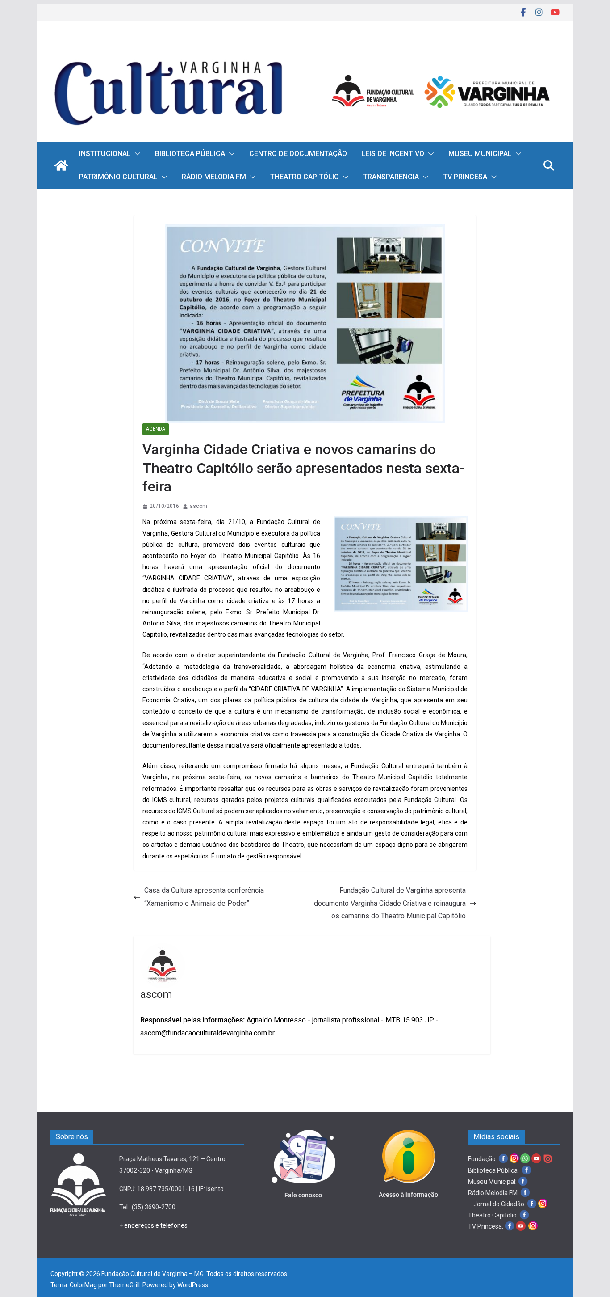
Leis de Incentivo (392, 153)
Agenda (155, 429)
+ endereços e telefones (153, 1225)
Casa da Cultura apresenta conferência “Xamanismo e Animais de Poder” (204, 897)
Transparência (391, 177)
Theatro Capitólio (304, 177)
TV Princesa (465, 177)
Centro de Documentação (298, 153)
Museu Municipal (480, 153)
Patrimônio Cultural (118, 177)
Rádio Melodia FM (214, 177)
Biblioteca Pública (190, 153)
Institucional (105, 153)
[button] (136, 154)
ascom (198, 506)
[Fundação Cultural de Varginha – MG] (305, 48)
